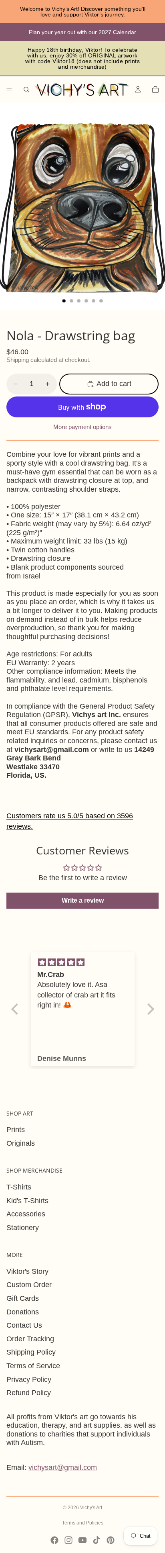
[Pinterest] (110, 1540)
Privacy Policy (28, 1379)
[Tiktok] (96, 1540)
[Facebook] (54, 1540)
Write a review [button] (83, 900)
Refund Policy (28, 1393)
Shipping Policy (31, 1352)
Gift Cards (22, 1298)
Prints (15, 1130)
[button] (16, 1009)
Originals (20, 1143)
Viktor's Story (27, 1271)
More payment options (82, 426)
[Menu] (9, 89)
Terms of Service (33, 1366)
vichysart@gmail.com (62, 1467)
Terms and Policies (82, 1523)
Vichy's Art (91, 1507)
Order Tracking (30, 1339)
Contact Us (24, 1325)
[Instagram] (68, 1540)
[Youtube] (82, 1540)
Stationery (22, 1228)
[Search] (26, 89)
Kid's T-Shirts (27, 1201)
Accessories (25, 1214)
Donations (22, 1312)
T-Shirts (18, 1187)
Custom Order (29, 1285)
